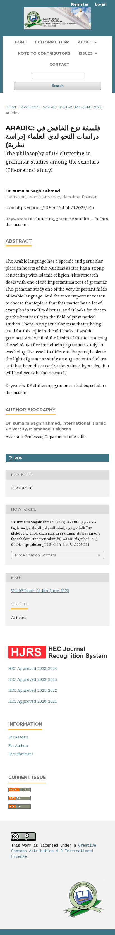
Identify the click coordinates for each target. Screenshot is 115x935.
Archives (30, 107)
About (86, 42)
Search (58, 86)
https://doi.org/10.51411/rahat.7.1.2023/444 (54, 207)
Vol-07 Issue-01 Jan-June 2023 (72, 107)
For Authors (18, 745)
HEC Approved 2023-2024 (32, 668)
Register (80, 4)
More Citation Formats (35, 555)
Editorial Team (52, 42)
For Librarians (20, 753)
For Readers (18, 737)
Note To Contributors (44, 53)
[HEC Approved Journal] (57, 657)
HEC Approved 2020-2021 (32, 701)
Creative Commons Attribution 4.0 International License (53, 851)
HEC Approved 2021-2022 (32, 690)
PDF (18, 458)
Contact (59, 64)
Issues (86, 53)
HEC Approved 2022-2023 (32, 679)
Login (101, 4)
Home (21, 42)
